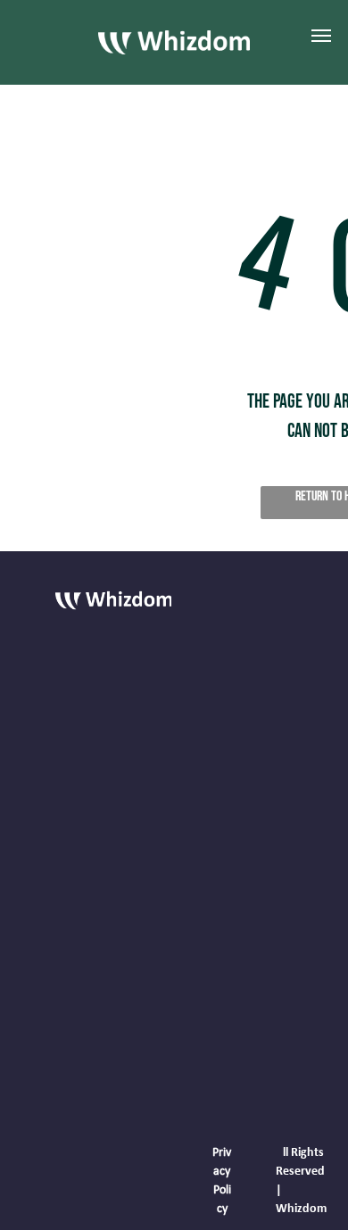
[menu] (321, 36)
